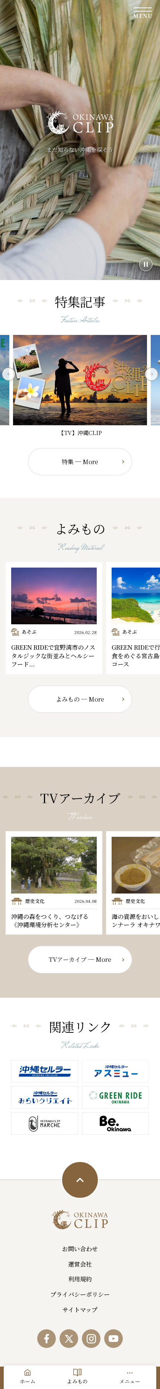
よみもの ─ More (80, 699)
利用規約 (80, 1279)
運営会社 (80, 1264)
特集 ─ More (80, 461)
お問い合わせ (80, 1248)
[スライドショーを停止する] (146, 264)
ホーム (27, 1381)
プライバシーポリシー (80, 1294)
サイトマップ (80, 1309)
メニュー (129, 1381)
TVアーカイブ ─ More (80, 959)
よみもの (77, 1381)
